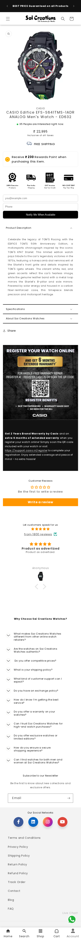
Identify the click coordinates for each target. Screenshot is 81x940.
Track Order (17, 882)
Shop (40, 936)
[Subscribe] (68, 798)
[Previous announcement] (7, 6)
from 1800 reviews (38, 534)
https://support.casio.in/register (26, 450)
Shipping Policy (19, 856)
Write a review (40, 502)
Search (24, 936)
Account (73, 936)
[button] (8, 18)
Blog (11, 900)
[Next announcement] (73, 6)
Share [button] (11, 331)
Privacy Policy (18, 847)
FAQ (11, 909)
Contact (14, 891)
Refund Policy (18, 873)
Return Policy (17, 864)
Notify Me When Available (40, 214)
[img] (40, 529)
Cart (56, 936)
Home (8, 936)
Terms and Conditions (24, 838)
